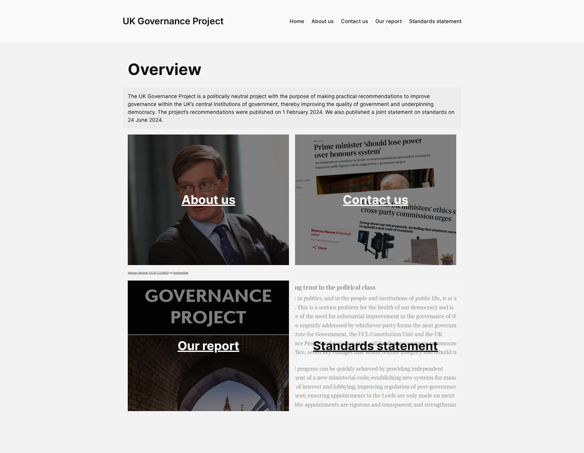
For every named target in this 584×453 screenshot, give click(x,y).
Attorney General (138, 272)
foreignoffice (180, 272)
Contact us (375, 199)
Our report (208, 345)
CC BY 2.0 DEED (158, 272)
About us (208, 199)
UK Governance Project (173, 20)
